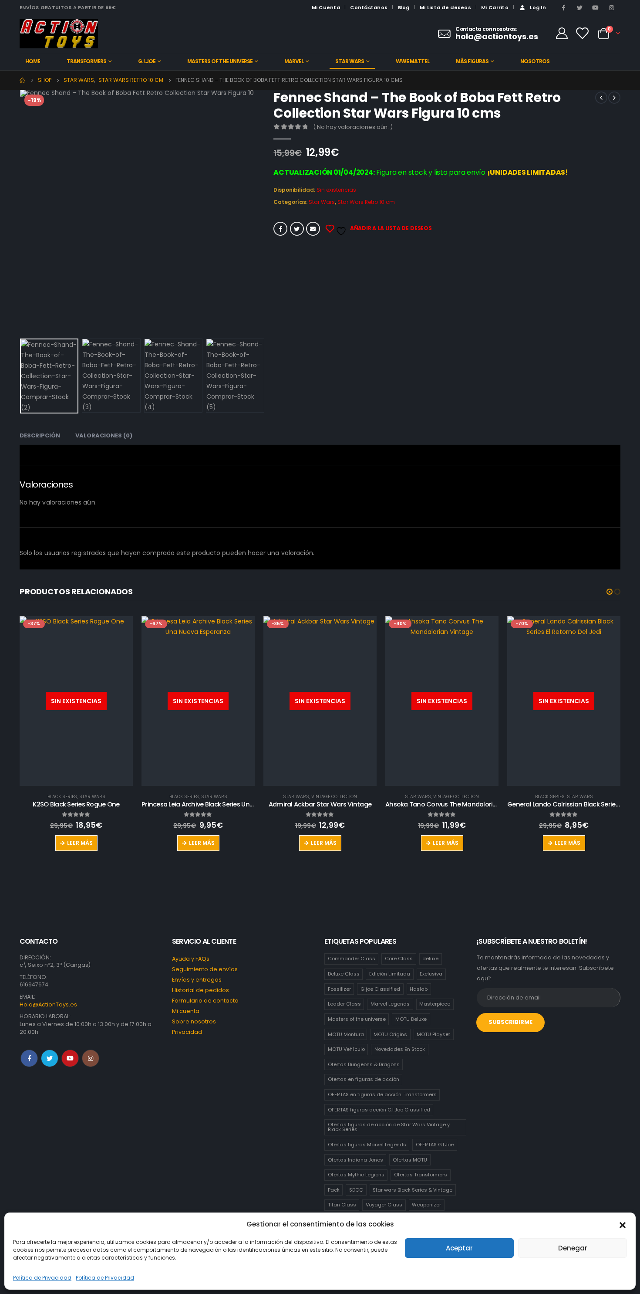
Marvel (293, 61)
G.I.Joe (146, 61)
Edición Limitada (389, 973)
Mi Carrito (495, 7)
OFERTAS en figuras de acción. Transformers (382, 1094)
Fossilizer (339, 989)
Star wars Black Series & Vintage (412, 1189)
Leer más (80, 843)
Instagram (90, 1058)
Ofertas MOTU (410, 1159)
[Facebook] (563, 7)
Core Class (399, 958)
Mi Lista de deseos (445, 7)
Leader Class (344, 1003)
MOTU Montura (346, 1034)
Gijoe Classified (380, 989)
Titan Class (342, 1204)
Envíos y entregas (197, 979)
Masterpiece (434, 1003)
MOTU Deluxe (411, 1019)
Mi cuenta (185, 1011)
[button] (622, 1224)
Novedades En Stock (399, 1049)
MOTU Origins (390, 1034)
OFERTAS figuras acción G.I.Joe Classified (379, 1109)
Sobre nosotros (194, 1021)
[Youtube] (595, 7)
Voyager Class (384, 1204)
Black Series (62, 796)
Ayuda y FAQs (190, 958)
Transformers (86, 61)
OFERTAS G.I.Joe (435, 1144)
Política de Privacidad (42, 1277)
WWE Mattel (412, 61)
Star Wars (349, 61)
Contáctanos (368, 7)
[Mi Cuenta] (562, 33)
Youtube (70, 1058)
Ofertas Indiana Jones (355, 1159)
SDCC (356, 1189)
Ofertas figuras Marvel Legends (367, 1144)
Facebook (280, 229)
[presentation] (21, 212)
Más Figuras (472, 61)
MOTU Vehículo (346, 1049)
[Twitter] (580, 7)
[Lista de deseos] (582, 33)
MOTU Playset (433, 1034)
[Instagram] (611, 7)
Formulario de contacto (205, 1000)
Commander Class (351, 958)
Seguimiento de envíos (205, 969)
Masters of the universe (357, 1019)
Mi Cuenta (326, 7)
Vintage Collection (334, 796)
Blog (404, 7)
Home (32, 61)
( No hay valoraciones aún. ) (353, 127)
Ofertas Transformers (420, 1174)
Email (313, 229)
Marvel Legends (390, 1003)
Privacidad (187, 1032)
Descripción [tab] (40, 435)
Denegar (572, 1248)
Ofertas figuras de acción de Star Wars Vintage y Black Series (389, 1127)
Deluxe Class (344, 973)
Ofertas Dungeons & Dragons (364, 1064)
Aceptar (459, 1248)
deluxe (430, 958)
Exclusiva (431, 973)
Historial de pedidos (200, 990)
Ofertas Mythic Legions (356, 1174)
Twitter (297, 229)
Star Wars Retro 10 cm (366, 202)
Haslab (419, 989)
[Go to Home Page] (23, 80)
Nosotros (534, 61)
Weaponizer (426, 1204)
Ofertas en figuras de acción (363, 1079)
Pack (334, 1189)
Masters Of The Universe (220, 61)
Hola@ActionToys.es (48, 1004)
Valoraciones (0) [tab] (103, 435)
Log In (538, 7)
